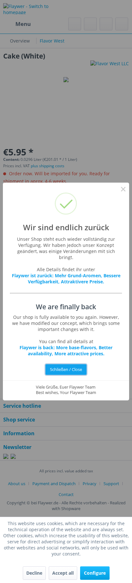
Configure (95, 573)
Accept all (63, 573)
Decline (34, 573)
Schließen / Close (66, 369)
